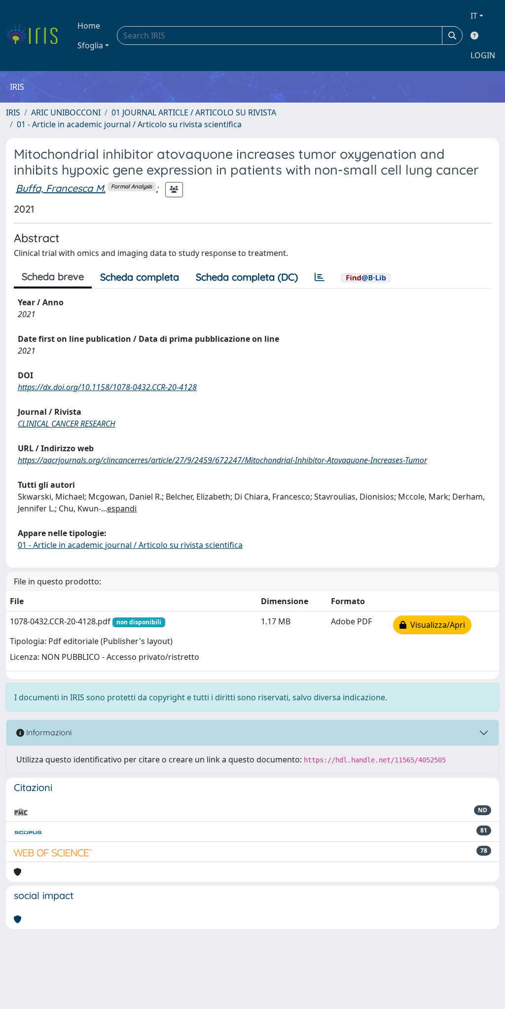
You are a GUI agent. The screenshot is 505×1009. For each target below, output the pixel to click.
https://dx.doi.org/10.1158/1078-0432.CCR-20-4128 (107, 387)
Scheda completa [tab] (139, 277)
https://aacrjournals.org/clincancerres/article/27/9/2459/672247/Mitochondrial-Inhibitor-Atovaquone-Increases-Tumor (222, 460)
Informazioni (48, 732)
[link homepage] (36, 35)
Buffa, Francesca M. (61, 188)
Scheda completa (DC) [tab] (247, 277)
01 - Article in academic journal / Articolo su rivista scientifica (129, 124)
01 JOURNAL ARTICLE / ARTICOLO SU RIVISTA (193, 112)
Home (88, 25)
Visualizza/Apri (435, 624)
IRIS (13, 112)
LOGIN (482, 55)
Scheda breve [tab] (53, 276)
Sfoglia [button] (90, 45)
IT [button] (473, 15)
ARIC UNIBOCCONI (66, 112)
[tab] (319, 277)
